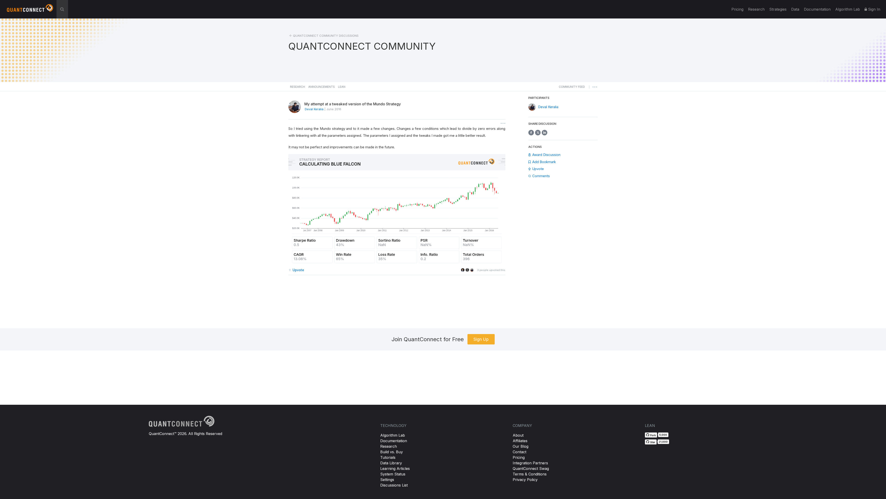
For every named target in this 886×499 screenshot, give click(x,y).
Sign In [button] (873, 9)
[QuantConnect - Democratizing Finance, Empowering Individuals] (30, 10)
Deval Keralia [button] (314, 109)
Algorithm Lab (392, 435)
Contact (519, 452)
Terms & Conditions (530, 474)
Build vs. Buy (391, 452)
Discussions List (394, 485)
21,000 (663, 441)
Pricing (737, 9)
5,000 (663, 434)
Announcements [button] (321, 86)
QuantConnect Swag (531, 468)
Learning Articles (395, 468)
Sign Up (481, 339)
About (518, 435)
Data (795, 9)
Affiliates (520, 440)
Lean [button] (341, 86)
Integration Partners (530, 463)
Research (756, 9)
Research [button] (297, 86)
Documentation (393, 440)
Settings (387, 479)
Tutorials (387, 457)
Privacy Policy (525, 479)
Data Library (391, 463)
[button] (572, 88)
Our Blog (520, 446)
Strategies (778, 9)
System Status (392, 474)
